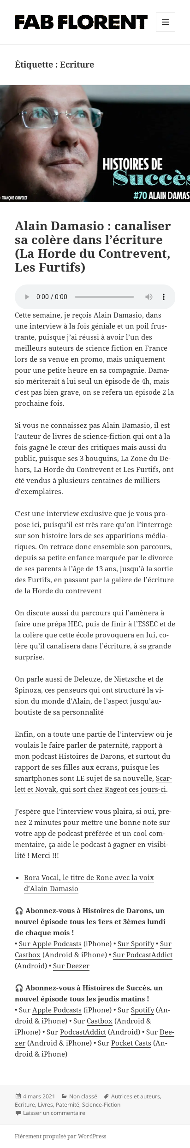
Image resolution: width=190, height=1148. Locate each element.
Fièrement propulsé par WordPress (60, 1136)
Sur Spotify (136, 943)
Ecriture (25, 1104)
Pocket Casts (131, 1042)
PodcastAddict (83, 1031)
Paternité (67, 1104)
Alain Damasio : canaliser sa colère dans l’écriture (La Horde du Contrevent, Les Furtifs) (93, 246)
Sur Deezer (71, 965)
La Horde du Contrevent (73, 469)
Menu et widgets (165, 31)
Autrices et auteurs (135, 1096)
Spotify (142, 1009)
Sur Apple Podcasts (50, 943)
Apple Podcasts (57, 1009)
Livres (45, 1104)
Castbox (100, 1020)
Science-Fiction (101, 1104)
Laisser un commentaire (54, 1113)
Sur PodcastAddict (142, 954)
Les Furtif (139, 469)
